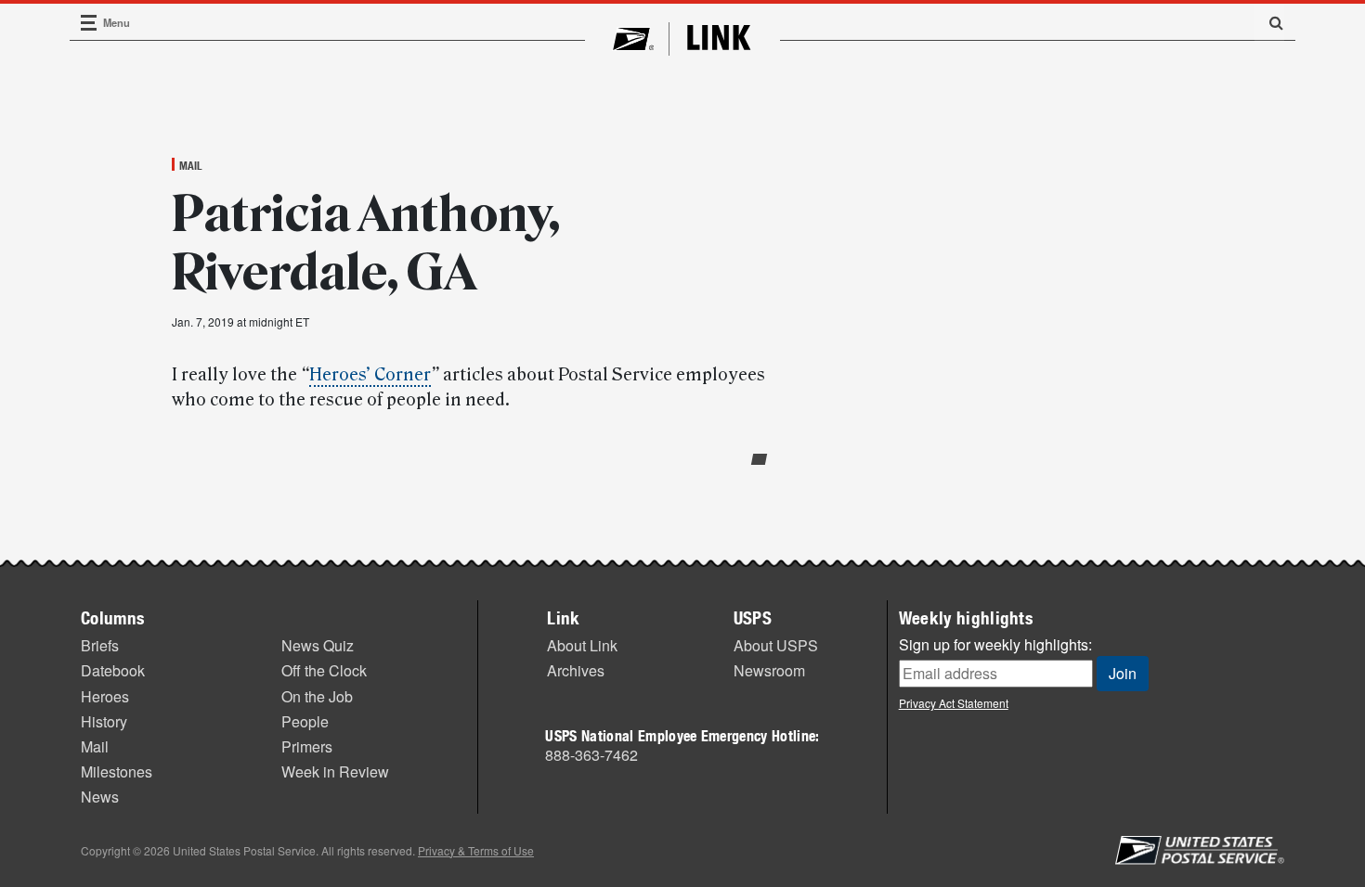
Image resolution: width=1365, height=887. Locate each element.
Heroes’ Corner (370, 375)
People (305, 721)
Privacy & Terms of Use (476, 850)
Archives (575, 670)
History (104, 721)
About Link (582, 645)
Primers (306, 746)
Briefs (100, 645)
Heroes (105, 696)
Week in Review (335, 771)
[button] (1269, 22)
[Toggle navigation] (89, 23)
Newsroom (769, 670)
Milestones (116, 771)
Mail (190, 165)
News (100, 796)
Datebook (113, 670)
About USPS (776, 645)
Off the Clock (324, 670)
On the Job (317, 696)
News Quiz (317, 645)
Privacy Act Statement (953, 703)
